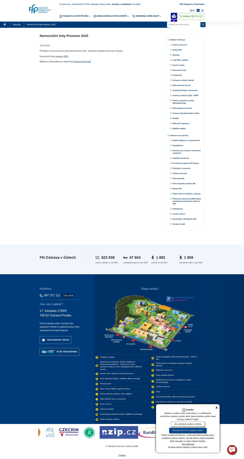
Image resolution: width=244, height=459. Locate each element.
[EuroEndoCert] (124, 432)
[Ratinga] (57, 432)
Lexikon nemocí (179, 214)
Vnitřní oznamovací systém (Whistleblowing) (183, 102)
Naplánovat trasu (58, 340)
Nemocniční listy (179, 70)
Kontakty (136, 4)
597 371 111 (52, 295)
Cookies (122, 455)
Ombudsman (178, 209)
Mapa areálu (105, 4)
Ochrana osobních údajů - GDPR (185, 95)
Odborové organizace (181, 123)
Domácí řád (177, 189)
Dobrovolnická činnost (181, 85)
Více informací (187, 444)
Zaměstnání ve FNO (81, 4)
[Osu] (154, 432)
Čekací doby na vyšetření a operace (186, 194)
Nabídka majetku (179, 128)
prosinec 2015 (61, 56)
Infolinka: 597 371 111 (192, 16)
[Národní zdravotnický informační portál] (86, 432)
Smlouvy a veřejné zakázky (183, 80)
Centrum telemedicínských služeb (186, 113)
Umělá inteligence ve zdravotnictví (186, 140)
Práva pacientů (178, 178)
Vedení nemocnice (180, 45)
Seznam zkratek (179, 224)
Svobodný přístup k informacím (185, 90)
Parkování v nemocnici (182, 168)
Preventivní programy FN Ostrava (186, 163)
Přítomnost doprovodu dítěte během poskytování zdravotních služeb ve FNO (187, 201)
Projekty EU (177, 75)
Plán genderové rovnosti (182, 108)
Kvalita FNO (177, 50)
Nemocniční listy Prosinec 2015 (41, 24)
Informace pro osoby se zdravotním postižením (187, 152)
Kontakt (176, 118)
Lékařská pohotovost (181, 158)
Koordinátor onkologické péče (184, 219)
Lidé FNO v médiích (180, 60)
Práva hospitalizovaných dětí (184, 184)
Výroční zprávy (178, 65)
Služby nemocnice (180, 173)
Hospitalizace (178, 145)
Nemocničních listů (82, 62)
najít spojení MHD (67, 351)
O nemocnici (65, 4)
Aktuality (95, 4)
